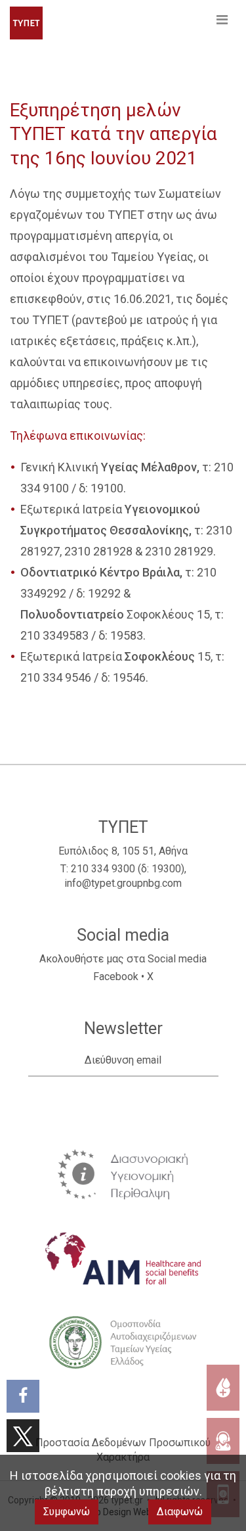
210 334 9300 (103, 868)
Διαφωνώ (180, 1511)
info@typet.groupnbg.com (123, 883)
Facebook (115, 976)
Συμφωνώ (66, 1511)
